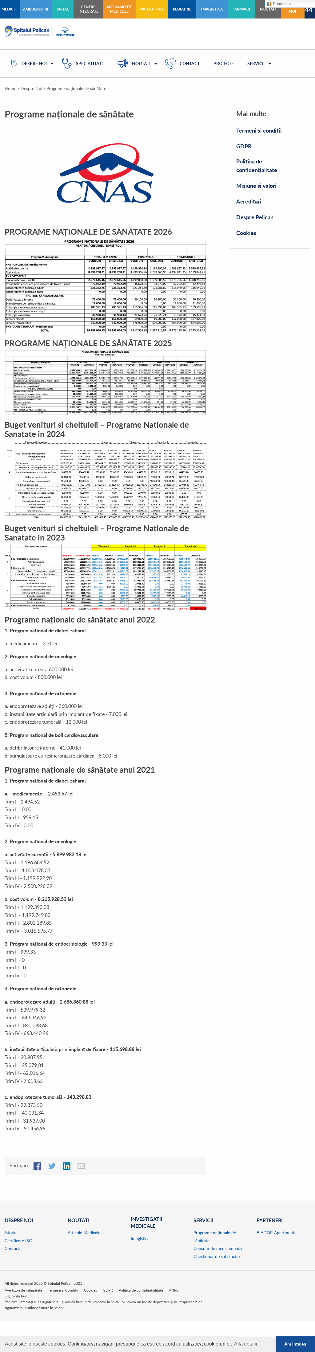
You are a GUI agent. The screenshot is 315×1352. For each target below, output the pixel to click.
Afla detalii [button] (245, 1343)
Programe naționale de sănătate (76, 88)
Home (10, 88)
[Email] (81, 1165)
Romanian (281, 4)
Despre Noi (31, 88)
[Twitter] (52, 1165)
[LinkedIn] (66, 1165)
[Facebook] (37, 1165)
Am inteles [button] (295, 1344)
